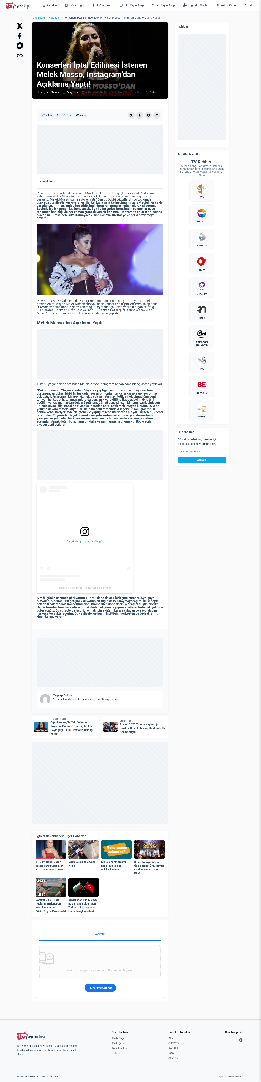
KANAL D (173, 1048)
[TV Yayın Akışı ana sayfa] (31, 1035)
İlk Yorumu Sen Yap (100, 987)
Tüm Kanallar (119, 1048)
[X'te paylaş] (20, 26)
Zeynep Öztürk (50, 92)
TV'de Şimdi (118, 1043)
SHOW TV (173, 1043)
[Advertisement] (100, 149)
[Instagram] (240, 1040)
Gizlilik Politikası (236, 1076)
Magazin (54, 17)
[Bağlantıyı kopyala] (20, 56)
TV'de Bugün (119, 1038)
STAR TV (173, 1058)
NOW (171, 1053)
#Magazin (81, 115)
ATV (170, 1038)
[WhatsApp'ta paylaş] (20, 46)
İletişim (219, 1076)
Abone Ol (201, 460)
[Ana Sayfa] (18, 5)
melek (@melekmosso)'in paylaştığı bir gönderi (85, 587)
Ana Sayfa (38, 17)
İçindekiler (46, 181)
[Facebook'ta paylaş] (20, 36)
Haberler (117, 1053)
